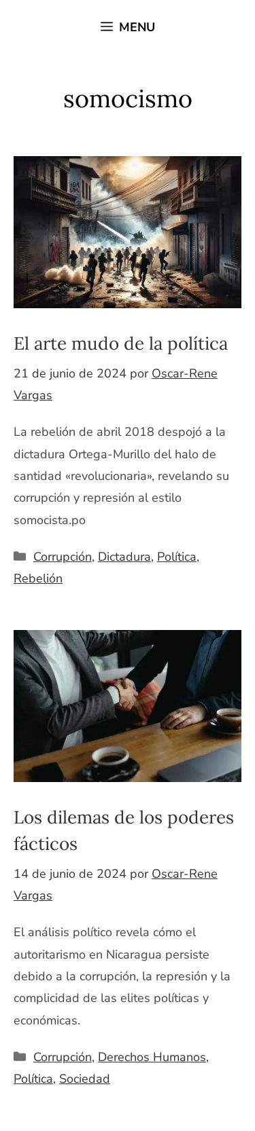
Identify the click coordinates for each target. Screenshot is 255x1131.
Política (177, 557)
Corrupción (62, 557)
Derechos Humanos (152, 1057)
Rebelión (38, 578)
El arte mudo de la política (121, 343)
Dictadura (124, 557)
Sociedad (84, 1079)
